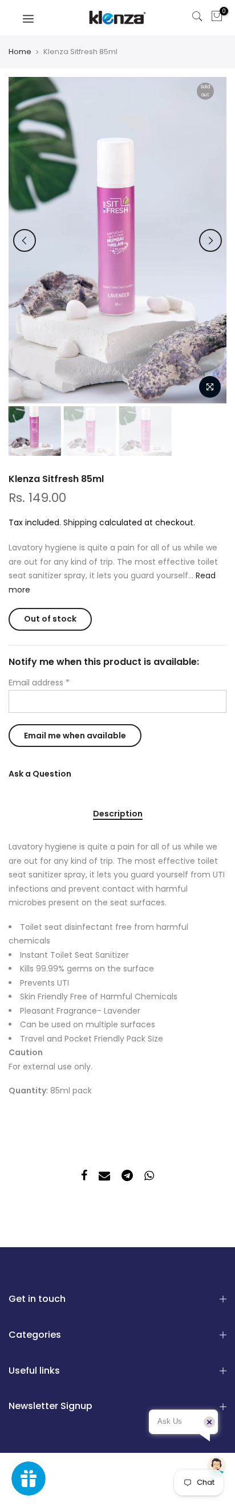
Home (20, 52)
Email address (39, 682)
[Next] (210, 240)
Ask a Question (40, 773)
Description (118, 814)
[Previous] (24, 240)
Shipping (80, 522)
